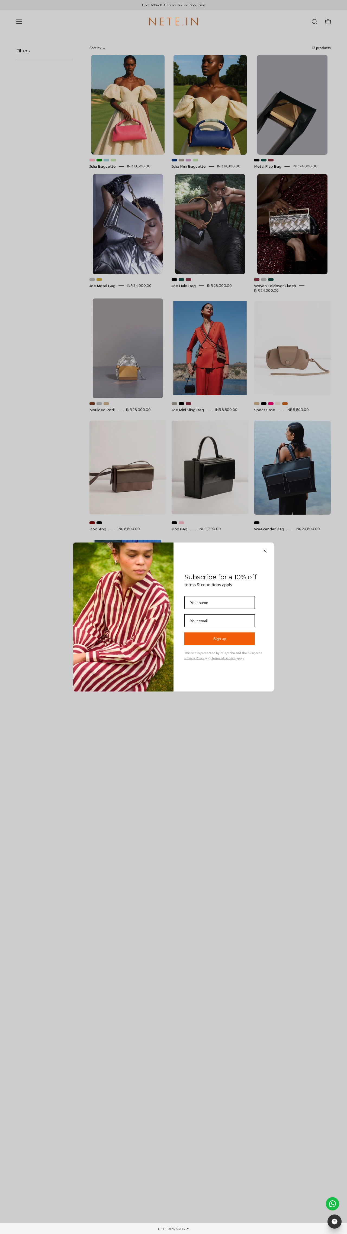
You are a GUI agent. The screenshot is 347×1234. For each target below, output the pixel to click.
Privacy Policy (194, 658)
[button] (173, 1228)
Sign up (219, 638)
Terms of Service (223, 658)
